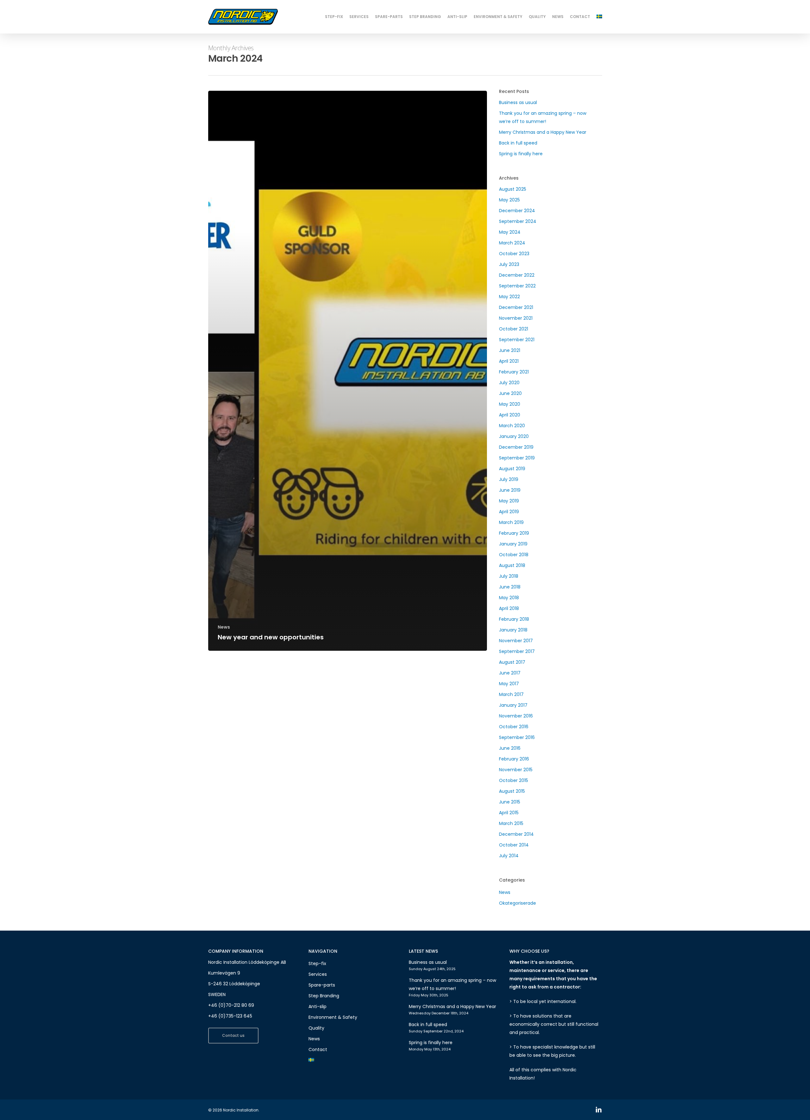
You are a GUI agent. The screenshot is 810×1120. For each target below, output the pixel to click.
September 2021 (516, 339)
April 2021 (509, 361)
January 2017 (513, 705)
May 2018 (509, 597)
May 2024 (509, 232)
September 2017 (517, 651)
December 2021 (516, 307)
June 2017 (509, 673)
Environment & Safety (332, 1017)
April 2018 (509, 608)
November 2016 (516, 716)
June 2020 (510, 393)
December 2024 (517, 210)
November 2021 (516, 318)
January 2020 (514, 436)
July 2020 (509, 382)
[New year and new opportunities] (347, 371)
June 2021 (509, 350)
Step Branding (323, 996)
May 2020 (509, 404)
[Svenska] (599, 17)
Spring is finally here (521, 154)
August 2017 (512, 662)
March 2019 (511, 522)
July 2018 (508, 576)
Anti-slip (317, 1006)
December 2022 (516, 275)
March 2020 (512, 425)
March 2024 (512, 243)
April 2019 (509, 511)
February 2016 (514, 759)
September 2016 (517, 737)
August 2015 (512, 791)
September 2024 (517, 221)
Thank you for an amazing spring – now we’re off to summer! (542, 117)
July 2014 (509, 855)
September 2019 (517, 458)
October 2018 (513, 554)
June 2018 (509, 587)
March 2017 (511, 694)
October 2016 (513, 726)
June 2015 (509, 802)
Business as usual (518, 102)
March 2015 (511, 823)
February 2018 (514, 619)
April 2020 (509, 415)
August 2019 (512, 468)
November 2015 (516, 769)
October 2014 (514, 845)
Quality (316, 1028)
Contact (317, 1049)
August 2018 (512, 565)
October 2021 (513, 329)
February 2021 (514, 372)
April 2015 (509, 812)
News (224, 627)
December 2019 (516, 447)
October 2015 (513, 780)
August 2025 (512, 189)
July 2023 (509, 264)
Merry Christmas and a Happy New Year (542, 132)
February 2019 (514, 533)
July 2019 (508, 479)
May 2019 (509, 501)
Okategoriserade (517, 903)
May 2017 (509, 683)
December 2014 (516, 834)
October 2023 (514, 253)
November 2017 (516, 640)
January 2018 (513, 630)
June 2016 (509, 748)
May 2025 (509, 200)
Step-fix (317, 963)
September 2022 (517, 286)
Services (317, 974)
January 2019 (513, 544)
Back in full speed (518, 143)
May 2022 (509, 296)
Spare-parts (321, 985)
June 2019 (509, 490)
